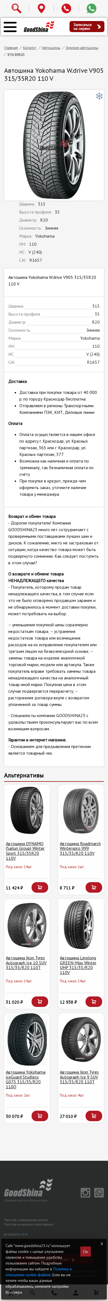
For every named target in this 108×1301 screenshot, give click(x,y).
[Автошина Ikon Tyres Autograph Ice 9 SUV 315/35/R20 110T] (81, 1039)
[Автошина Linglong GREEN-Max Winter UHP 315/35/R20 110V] (81, 925)
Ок (85, 1251)
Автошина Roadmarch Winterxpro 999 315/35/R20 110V (80, 848)
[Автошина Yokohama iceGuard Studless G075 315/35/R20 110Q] (27, 1039)
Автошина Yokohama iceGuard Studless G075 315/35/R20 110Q (25, 1079)
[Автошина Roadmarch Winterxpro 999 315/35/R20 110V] (81, 811)
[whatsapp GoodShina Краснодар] (97, 1196)
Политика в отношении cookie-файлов (28, 1224)
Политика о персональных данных (26, 1220)
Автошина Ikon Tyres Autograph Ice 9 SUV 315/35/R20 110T (79, 1076)
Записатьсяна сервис (83, 26)
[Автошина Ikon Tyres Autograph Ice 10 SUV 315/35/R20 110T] (27, 925)
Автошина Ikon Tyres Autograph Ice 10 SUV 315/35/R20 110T (26, 962)
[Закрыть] (101, 1243)
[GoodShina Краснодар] (39, 26)
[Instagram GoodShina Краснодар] (84, 1196)
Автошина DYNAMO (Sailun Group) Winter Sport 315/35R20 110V (25, 851)
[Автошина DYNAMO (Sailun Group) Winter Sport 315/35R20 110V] (27, 811)
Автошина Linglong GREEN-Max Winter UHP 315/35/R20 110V (78, 965)
